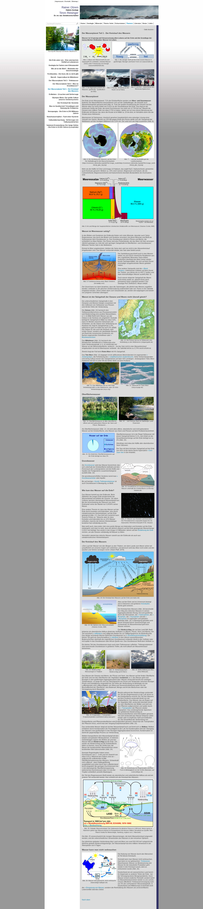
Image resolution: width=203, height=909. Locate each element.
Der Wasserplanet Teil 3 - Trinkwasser (63, 81)
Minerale (98, 23)
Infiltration (98, 634)
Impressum (59, 1)
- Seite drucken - (148, 29)
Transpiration (127, 708)
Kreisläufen (145, 604)
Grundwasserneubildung (137, 635)
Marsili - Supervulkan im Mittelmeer (64, 77)
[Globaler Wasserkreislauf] (118, 826)
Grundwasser (90, 465)
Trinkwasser (145, 861)
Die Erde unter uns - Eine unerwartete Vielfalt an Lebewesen (63, 61)
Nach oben (86, 900)
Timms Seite (108, 23)
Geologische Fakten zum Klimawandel (63, 65)
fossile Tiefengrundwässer (104, 481)
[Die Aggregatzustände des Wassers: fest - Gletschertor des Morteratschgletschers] (142, 85)
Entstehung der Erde (145, 530)
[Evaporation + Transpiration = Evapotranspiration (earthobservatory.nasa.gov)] (99, 713)
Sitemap (75, 1)
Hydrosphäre (144, 615)
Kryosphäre (134, 617)
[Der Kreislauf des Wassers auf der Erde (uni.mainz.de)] (118, 596)
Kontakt (67, 1)
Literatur (137, 23)
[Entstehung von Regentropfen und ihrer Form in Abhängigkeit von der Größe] (137, 766)
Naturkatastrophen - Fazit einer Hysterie (62, 117)
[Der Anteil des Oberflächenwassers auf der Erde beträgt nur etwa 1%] (98, 452)
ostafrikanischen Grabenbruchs (121, 357)
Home (83, 23)
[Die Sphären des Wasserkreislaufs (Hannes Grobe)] (99, 623)
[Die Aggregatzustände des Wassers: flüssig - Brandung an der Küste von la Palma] (118, 86)
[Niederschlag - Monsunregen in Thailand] (93, 668)
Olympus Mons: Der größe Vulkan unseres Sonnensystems (65, 99)
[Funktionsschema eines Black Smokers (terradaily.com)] (99, 279)
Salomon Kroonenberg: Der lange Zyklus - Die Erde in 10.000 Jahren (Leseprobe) (62, 126)
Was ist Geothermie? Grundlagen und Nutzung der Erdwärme (63, 107)
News (145, 23)
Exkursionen (120, 23)
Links (150, 23)
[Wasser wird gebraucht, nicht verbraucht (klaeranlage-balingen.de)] (99, 879)
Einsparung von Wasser (95, 888)
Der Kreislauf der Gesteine (67, 103)
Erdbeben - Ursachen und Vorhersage (63, 94)
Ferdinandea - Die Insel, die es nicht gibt (62, 74)
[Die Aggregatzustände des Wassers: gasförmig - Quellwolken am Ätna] (93, 86)
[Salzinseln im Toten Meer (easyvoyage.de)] (137, 383)
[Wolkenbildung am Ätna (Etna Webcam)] (142, 668)
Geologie (90, 23)
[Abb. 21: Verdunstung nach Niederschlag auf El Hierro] (118, 668)
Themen (129, 23)
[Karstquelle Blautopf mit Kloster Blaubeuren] (62, 49)
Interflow (115, 637)
